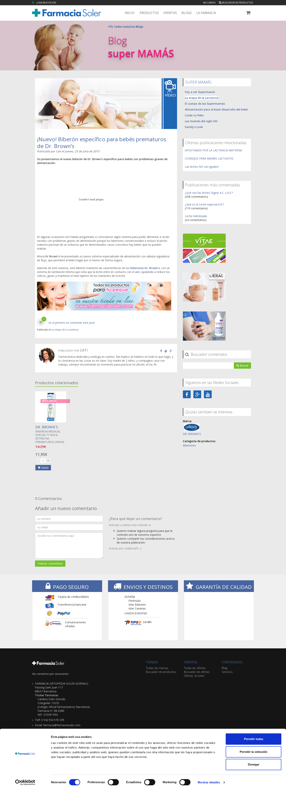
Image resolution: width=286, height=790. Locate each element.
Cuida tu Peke (194, 115)
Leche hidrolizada (196, 216)
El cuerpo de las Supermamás (205, 103)
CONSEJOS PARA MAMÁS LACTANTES (209, 158)
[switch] (113, 782)
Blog (224, 668)
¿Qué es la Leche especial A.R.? (204, 204)
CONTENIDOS (232, 662)
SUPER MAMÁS (198, 82)
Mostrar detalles (209, 782)
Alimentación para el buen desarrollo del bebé (216, 109)
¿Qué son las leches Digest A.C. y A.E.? (209, 193)
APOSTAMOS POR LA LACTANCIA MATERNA (213, 150)
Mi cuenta (209, 2)
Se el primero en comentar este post (71, 322)
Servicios (227, 672)
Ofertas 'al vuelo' (194, 676)
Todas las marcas (157, 668)
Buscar (243, 365)
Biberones (189, 445)
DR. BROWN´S (192, 434)
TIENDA (152, 662)
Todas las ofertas (195, 668)
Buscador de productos (237, 2)
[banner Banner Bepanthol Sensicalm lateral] (204, 326)
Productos (149, 13)
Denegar (253, 764)
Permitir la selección (253, 751)
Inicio (129, 13)
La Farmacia (206, 13)
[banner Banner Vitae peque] (204, 248)
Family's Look (194, 127)
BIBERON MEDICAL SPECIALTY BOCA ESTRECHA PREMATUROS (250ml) (49, 434)
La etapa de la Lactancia (65, 329)
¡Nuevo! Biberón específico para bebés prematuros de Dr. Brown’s (101, 142)
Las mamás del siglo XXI (201, 121)
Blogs (187, 13)
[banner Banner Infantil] (104, 296)
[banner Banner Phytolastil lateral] (204, 287)
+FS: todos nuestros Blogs (125, 26)
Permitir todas (253, 739)
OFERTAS (190, 662)
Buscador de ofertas (197, 672)
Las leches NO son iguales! (202, 166)
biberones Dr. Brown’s (145, 268)
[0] (41, 322)
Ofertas (170, 13)
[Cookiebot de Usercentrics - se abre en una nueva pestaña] (25, 782)
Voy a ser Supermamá (200, 92)
